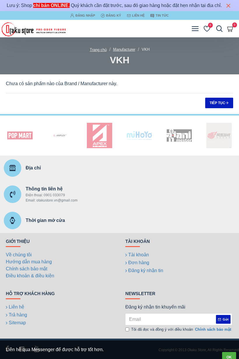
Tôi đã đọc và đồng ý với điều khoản (181, 329)
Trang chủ (98, 50)
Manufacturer (124, 49)
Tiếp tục (217, 103)
